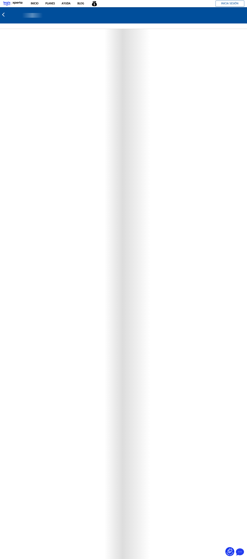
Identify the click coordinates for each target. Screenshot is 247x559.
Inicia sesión (230, 3)
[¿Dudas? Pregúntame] (229, 551)
